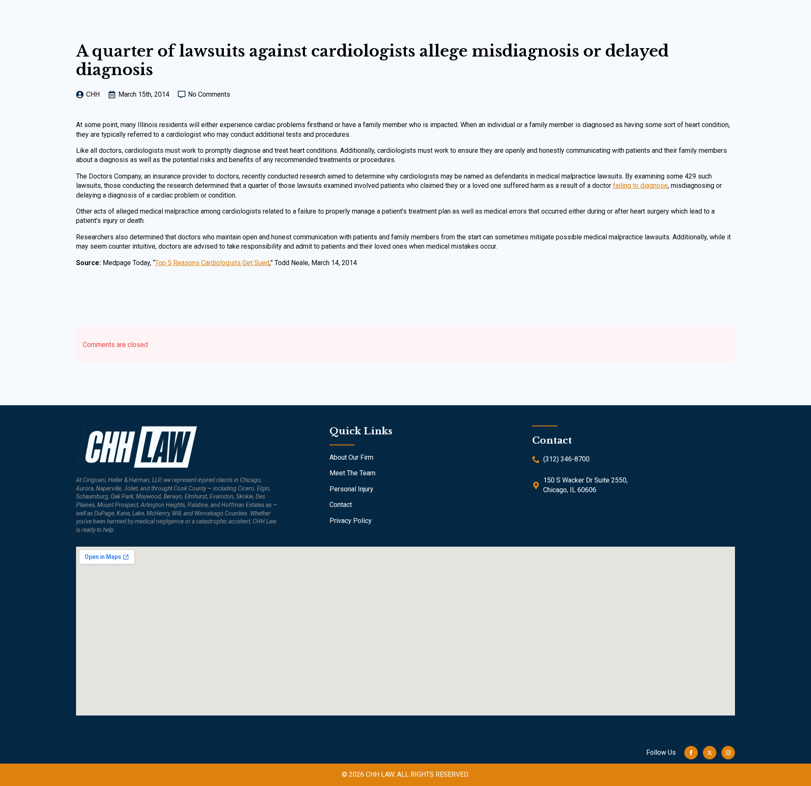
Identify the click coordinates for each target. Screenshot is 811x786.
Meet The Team (352, 473)
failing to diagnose (640, 186)
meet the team (491, 20)
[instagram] (728, 752)
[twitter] (709, 752)
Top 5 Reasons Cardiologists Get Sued (212, 263)
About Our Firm (351, 457)
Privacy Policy (350, 521)
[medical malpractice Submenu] (610, 20)
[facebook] (691, 752)
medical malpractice (566, 20)
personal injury (654, 20)
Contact (712, 20)
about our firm (425, 20)
